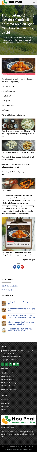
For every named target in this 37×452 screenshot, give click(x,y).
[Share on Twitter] (18, 267)
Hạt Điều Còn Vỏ (8, 376)
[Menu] (34, 2)
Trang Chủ (5, 37)
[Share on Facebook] (14, 267)
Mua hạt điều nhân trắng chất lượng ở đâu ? (21, 310)
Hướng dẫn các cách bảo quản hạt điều (21, 303)
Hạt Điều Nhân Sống (9, 383)
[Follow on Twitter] (10, 364)
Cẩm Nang (5, 406)
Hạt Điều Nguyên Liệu (9, 379)
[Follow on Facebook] (2, 364)
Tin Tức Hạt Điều (17, 37)
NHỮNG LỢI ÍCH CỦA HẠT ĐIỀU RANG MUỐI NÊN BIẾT (20, 330)
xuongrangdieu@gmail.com (12, 356)
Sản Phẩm (5, 403)
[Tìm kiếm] (29, 2)
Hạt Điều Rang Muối (9, 389)
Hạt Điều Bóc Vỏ (7, 373)
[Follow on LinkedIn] (14, 364)
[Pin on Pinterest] (22, 267)
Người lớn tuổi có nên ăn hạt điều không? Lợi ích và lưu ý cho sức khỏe (21, 316)
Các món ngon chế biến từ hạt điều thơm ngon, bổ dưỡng (21, 323)
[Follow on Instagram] (6, 364)
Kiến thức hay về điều (10, 286)
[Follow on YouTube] (17, 364)
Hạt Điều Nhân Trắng (9, 386)
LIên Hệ (4, 410)
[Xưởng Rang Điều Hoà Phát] (12, 2)
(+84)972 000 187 (9, 360)
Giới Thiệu (5, 400)
